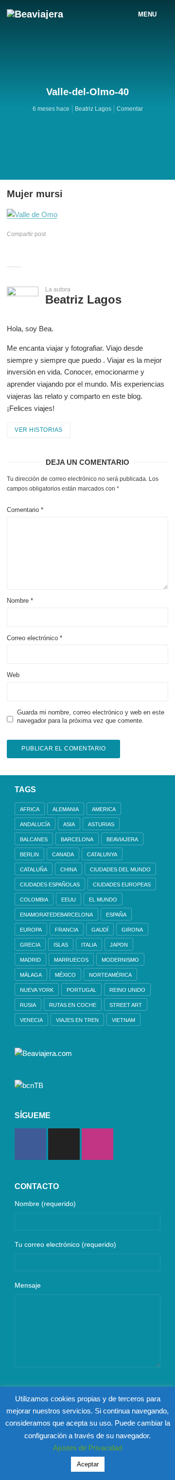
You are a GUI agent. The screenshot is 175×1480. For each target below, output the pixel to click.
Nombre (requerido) (45, 1204)
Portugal (81, 990)
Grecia (30, 945)
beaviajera (122, 839)
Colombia (34, 899)
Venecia (31, 1020)
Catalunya (102, 854)
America (104, 809)
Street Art (125, 1005)
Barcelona (77, 839)
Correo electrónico (34, 638)
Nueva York (36, 990)
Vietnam (123, 1020)
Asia (69, 824)
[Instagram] (97, 1144)
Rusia (28, 1005)
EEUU (68, 899)
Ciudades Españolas (50, 884)
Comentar (130, 108)
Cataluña (33, 869)
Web (13, 675)
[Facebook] (30, 1144)
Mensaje (28, 1285)
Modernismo (120, 960)
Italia (89, 945)
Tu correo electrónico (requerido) (65, 1244)
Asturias (101, 824)
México (65, 975)
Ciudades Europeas (122, 884)
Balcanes (34, 839)
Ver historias (39, 429)
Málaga (31, 975)
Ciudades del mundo (120, 869)
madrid (30, 960)
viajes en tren (77, 1020)
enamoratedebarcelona (56, 915)
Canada (63, 854)
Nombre (20, 600)
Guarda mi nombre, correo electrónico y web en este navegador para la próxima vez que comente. (90, 716)
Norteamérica (110, 975)
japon (119, 945)
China (68, 869)
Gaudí (99, 930)
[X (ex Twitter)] (64, 1144)
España (116, 915)
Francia (66, 930)
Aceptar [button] (88, 1464)
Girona (132, 930)
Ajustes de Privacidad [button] (87, 1448)
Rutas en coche (72, 1005)
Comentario (25, 509)
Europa (31, 930)
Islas (60, 945)
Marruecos (71, 960)
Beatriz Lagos (93, 108)
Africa (29, 809)
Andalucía (35, 824)
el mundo (103, 899)
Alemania (65, 809)
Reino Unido (127, 990)
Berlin (29, 854)
